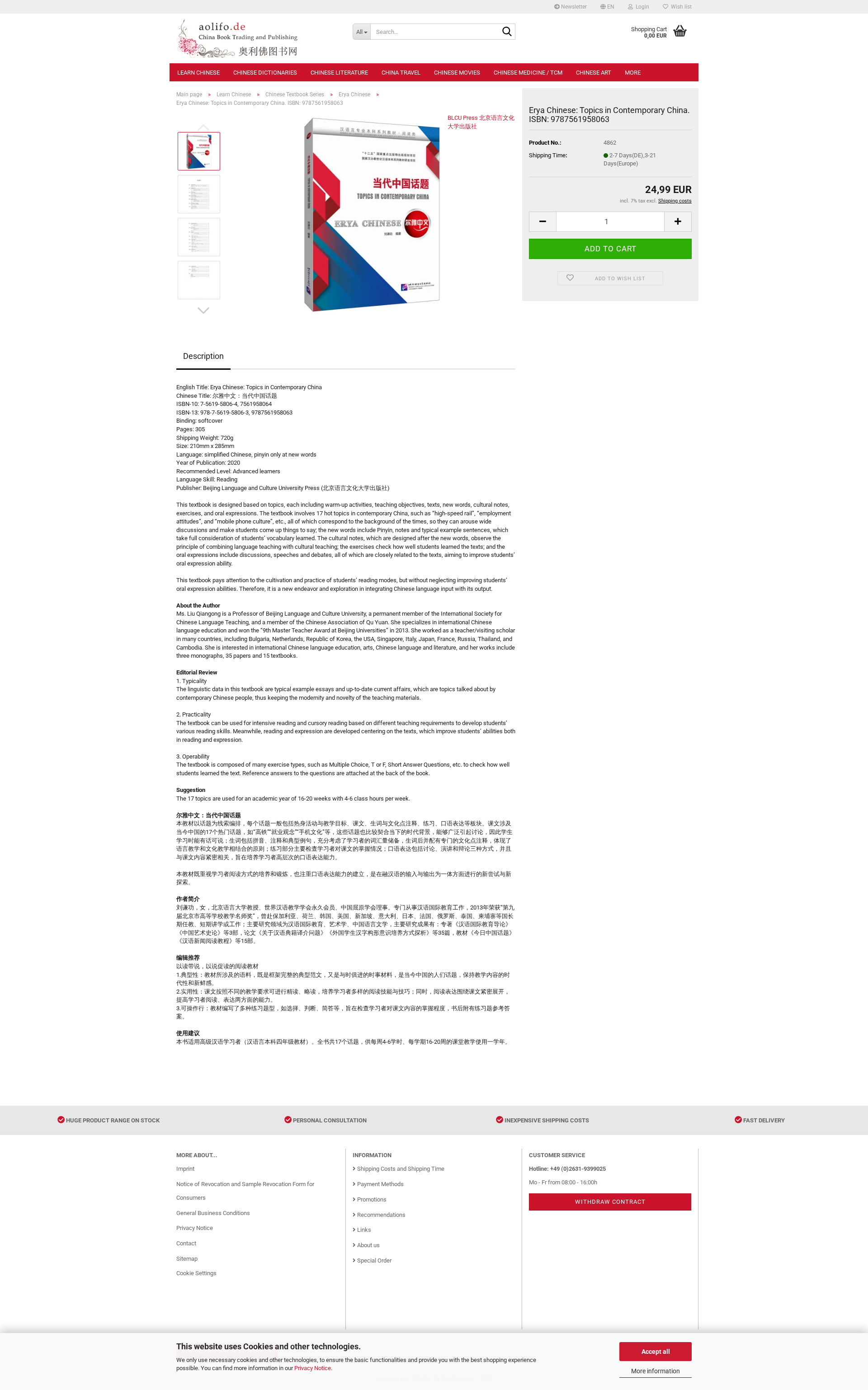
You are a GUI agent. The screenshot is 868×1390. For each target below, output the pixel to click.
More (633, 72)
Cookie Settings (196, 1273)
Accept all (656, 1351)
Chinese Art (593, 72)
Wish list (680, 7)
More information (655, 1371)
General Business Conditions (213, 1213)
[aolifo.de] (257, 38)
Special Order (374, 1260)
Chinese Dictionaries (265, 72)
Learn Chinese (198, 72)
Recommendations (381, 1214)
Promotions (371, 1199)
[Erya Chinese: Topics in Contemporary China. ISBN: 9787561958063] (372, 215)
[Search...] (506, 32)
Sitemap (187, 1258)
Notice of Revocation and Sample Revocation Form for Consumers (245, 1191)
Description (203, 356)
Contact (186, 1243)
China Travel (401, 72)
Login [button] (641, 7)
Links (363, 1229)
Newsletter (573, 7)
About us (368, 1245)
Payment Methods (380, 1184)
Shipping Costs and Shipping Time (400, 1168)
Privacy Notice (312, 1368)
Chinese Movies (457, 72)
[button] (607, 7)
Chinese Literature (339, 72)
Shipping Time (547, 155)
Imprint (185, 1168)
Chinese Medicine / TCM (528, 72)
